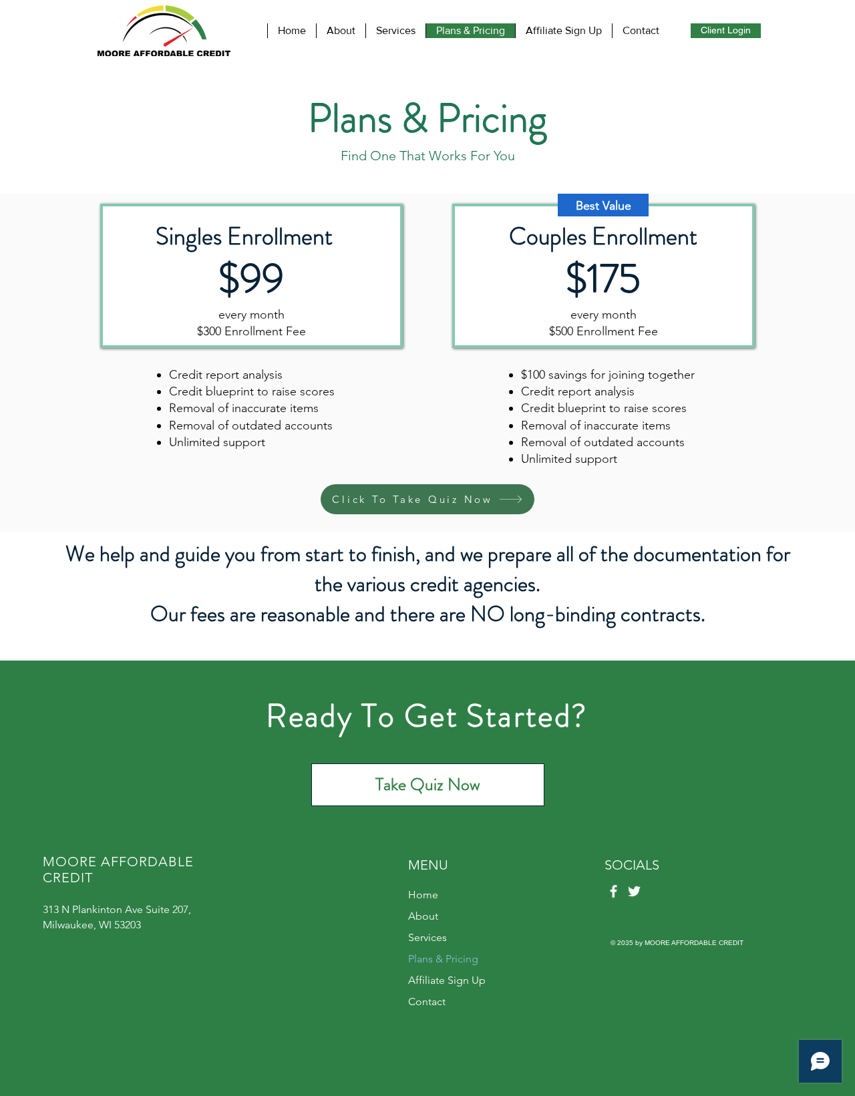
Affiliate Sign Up (447, 980)
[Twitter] (634, 891)
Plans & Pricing (443, 958)
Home (423, 894)
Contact (427, 1001)
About (423, 916)
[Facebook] (613, 891)
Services (427, 937)
